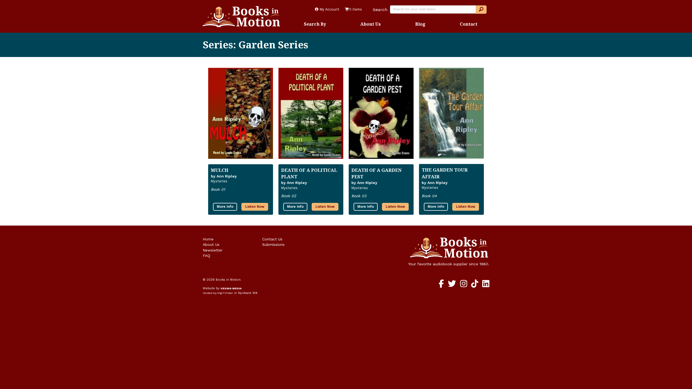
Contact (468, 24)
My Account (329, 9)
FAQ (206, 255)
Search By (315, 24)
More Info (225, 206)
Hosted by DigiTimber (218, 292)
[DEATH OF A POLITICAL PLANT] (310, 113)
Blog (420, 24)
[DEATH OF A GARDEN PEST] (381, 113)
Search (380, 9)
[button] (481, 9)
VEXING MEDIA (231, 288)
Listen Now (254, 206)
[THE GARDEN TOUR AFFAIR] (451, 113)
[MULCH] (240, 113)
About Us (370, 24)
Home (208, 239)
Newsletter (212, 250)
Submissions (273, 244)
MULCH (219, 170)
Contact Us (272, 239)
